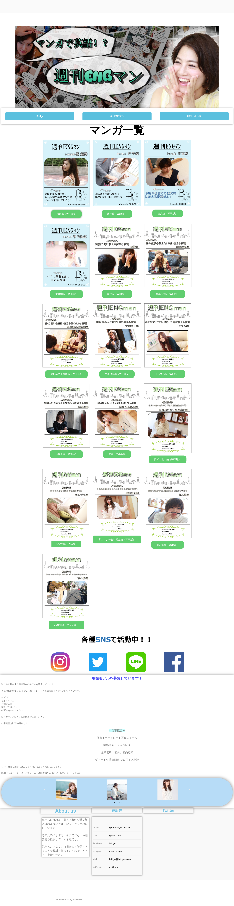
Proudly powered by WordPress (68, 900)
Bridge (112, 843)
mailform (113, 867)
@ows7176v (115, 835)
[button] (39, 116)
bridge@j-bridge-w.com (120, 859)
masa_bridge (115, 851)
